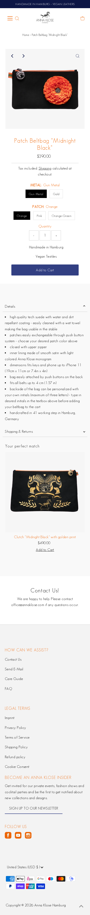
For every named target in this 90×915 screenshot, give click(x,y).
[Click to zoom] (77, 56)
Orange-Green (61, 216)
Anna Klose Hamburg (50, 905)
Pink (39, 216)
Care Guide (14, 679)
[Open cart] (82, 18)
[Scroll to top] (81, 906)
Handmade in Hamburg (46, 247)
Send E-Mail (14, 669)
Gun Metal (36, 194)
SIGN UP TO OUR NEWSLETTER (33, 808)
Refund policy (15, 757)
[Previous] (12, 56)
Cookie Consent (17, 767)
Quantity (45, 226)
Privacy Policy (15, 728)
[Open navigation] (10, 18)
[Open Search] (17, 18)
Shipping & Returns (19, 431)
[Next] (23, 56)
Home (25, 35)
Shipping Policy (16, 747)
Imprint (10, 718)
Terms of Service (17, 737)
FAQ (8, 689)
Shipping (45, 168)
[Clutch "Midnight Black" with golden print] (45, 492)
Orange (22, 216)
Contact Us (13, 659)
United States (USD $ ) (24, 867)
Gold (56, 194)
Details (10, 306)
